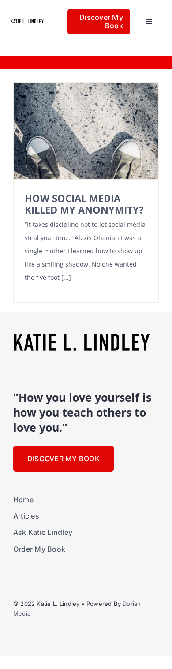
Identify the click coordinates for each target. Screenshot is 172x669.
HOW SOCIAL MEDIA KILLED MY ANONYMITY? (84, 204)
